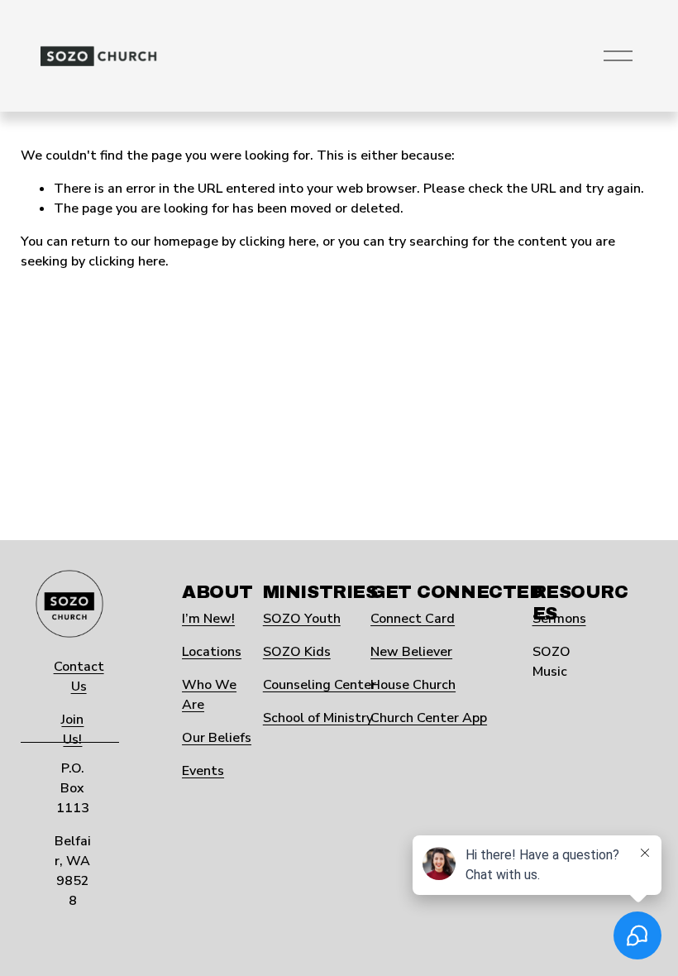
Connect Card (412, 619)
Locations (211, 652)
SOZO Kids (297, 652)
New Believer (411, 652)
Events (203, 771)
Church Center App (428, 718)
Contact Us (79, 677)
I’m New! (208, 619)
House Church (413, 685)
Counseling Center (319, 685)
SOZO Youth (302, 619)
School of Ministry (318, 718)
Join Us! (72, 729)
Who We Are (209, 695)
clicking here (277, 241)
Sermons (559, 619)
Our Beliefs (216, 738)
